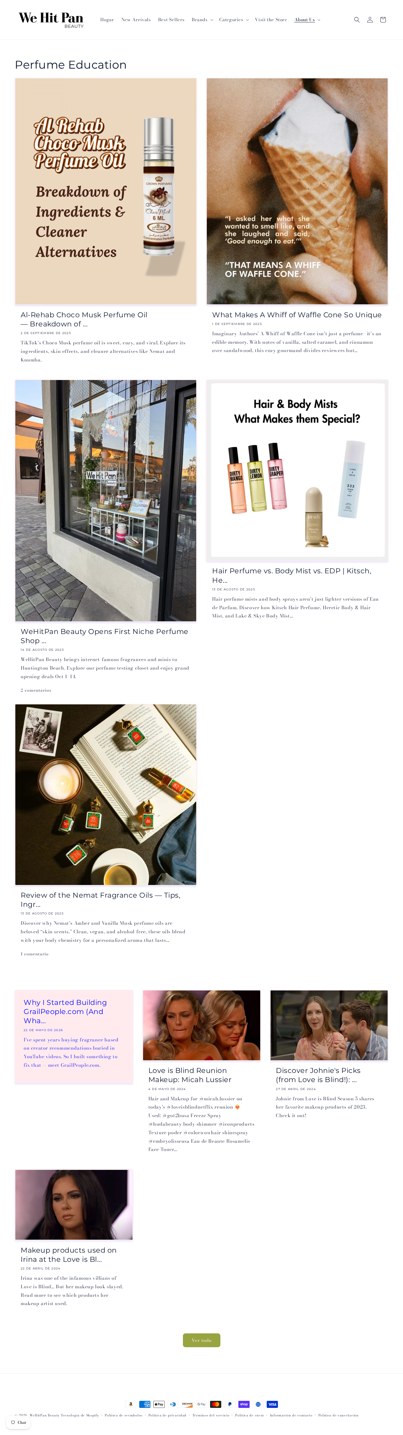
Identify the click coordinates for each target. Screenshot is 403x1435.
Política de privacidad (167, 1415)
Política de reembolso (123, 1415)
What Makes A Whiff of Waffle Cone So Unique (297, 315)
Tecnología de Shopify (80, 1415)
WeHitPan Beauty (45, 1415)
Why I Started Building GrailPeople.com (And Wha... (65, 1011)
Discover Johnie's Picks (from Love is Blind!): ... (318, 1075)
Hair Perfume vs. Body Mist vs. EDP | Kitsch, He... (291, 575)
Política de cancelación (338, 1415)
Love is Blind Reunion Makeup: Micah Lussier (190, 1075)
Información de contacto (291, 1415)
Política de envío (249, 1415)
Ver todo (202, 1340)
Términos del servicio (211, 1415)
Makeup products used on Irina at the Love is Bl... (69, 1255)
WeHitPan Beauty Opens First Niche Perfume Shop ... (105, 636)
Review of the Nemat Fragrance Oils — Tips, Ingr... (100, 900)
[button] (202, 19)
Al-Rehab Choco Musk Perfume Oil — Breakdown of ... (84, 319)
